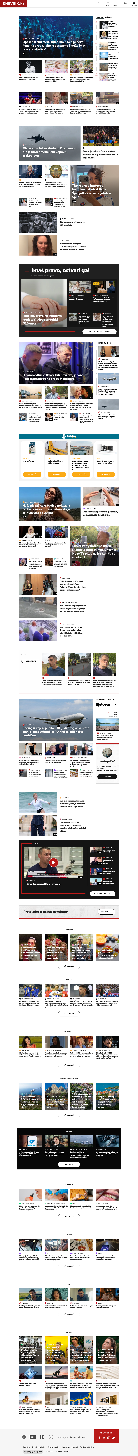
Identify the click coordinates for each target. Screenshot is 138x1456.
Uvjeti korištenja (53, 1447)
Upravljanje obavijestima (34, 1452)
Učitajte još (69, 966)
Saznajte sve (31, 661)
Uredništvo (26, 1447)
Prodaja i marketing (38, 1447)
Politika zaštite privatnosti (69, 1447)
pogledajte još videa (102, 894)
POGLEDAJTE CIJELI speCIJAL (100, 331)
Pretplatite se (106, 912)
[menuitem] (125, 3)
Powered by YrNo (113, 716)
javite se (107, 776)
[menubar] (125, 4)
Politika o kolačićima (87, 1447)
